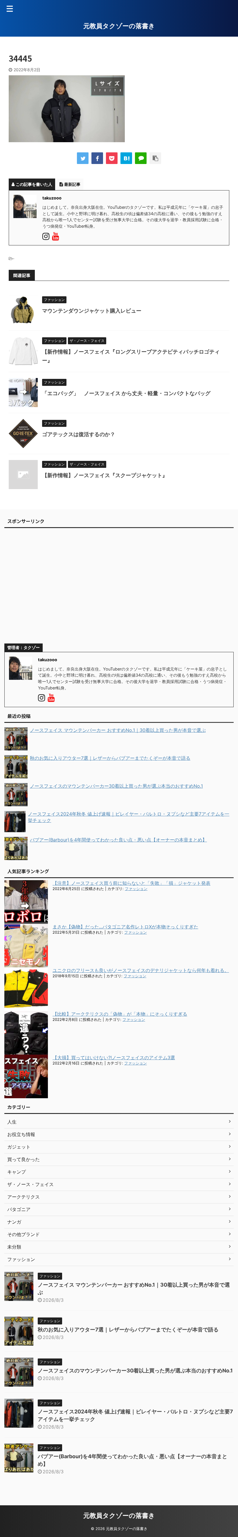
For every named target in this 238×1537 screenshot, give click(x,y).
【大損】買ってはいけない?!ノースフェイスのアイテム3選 (114, 1057)
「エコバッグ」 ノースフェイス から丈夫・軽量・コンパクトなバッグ (129, 393)
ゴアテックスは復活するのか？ (78, 434)
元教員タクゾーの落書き (119, 26)
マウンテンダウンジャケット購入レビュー (91, 311)
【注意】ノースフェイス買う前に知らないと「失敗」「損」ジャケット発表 (131, 883)
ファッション (136, 889)
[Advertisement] (119, 588)
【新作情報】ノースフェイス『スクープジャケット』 (104, 475)
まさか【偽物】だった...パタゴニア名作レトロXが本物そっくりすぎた (125, 927)
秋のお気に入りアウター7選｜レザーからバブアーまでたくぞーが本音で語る (128, 1329)
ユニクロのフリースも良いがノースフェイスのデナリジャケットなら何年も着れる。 (141, 970)
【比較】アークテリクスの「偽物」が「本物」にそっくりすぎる (120, 1014)
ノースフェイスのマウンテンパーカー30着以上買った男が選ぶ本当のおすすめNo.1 (135, 1370)
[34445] (126, 158)
